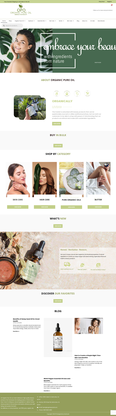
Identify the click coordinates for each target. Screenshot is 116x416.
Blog (78, 21)
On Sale (92, 21)
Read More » (16, 331)
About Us (84, 21)
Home (4, 21)
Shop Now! (102, 1)
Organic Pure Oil (19, 21)
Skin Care (69, 21)
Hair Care (51, 21)
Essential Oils (41, 21)
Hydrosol (30, 21)
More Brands (101, 21)
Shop (10, 21)
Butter (60, 21)
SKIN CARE (18, 199)
